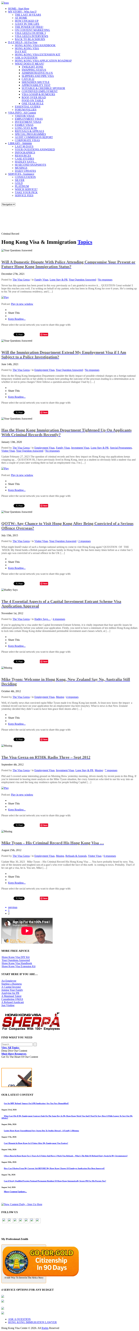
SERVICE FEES (24, 195)
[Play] (5, 297)
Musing (60, 697)
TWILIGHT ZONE (32, 66)
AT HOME (21, 17)
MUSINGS (21, 167)
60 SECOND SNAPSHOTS (30, 164)
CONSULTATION (25, 177)
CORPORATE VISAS (27, 140)
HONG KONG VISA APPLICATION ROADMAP (43, 60)
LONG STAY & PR (26, 128)
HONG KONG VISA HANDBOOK (35, 45)
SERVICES (21, 174)
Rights (45, 1328)
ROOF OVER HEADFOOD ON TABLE (34, 99)
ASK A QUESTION (26, 57)
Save (45, 334)
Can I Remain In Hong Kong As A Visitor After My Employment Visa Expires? (36, 1143)
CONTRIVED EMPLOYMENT (40, 91)
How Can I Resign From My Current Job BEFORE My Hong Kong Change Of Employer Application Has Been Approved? (54, 1168)
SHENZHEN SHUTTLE (35, 82)
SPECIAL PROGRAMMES (30, 134)
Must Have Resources (14, 1053)
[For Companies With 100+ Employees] (31, 1029)
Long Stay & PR (59, 279)
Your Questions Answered (16, 960)
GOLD (19, 183)
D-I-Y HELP (22, 42)
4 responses (59, 619)
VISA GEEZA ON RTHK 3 (30, 33)
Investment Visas (80, 447)
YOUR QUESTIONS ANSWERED (35, 149)
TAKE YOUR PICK (26, 192)
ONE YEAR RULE (33, 103)
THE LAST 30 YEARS (28, 14)
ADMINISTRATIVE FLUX (37, 72)
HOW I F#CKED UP (26, 20)
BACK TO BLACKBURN (30, 39)
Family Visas (41, 279)
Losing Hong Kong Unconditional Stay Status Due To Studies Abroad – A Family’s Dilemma (41, 1131)
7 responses (111, 770)
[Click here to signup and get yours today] (69, 1078)
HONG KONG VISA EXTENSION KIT (37, 54)
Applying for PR (10, 993)
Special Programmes (121, 447)
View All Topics (10, 1047)
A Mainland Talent (11, 996)
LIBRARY (20, 143)
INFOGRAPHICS (25, 152)
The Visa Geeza (21, 279)
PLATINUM (22, 186)
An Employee (8, 980)
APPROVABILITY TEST (36, 85)
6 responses (110, 855)
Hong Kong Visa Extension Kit (18, 966)
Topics (84, 242)
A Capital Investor (11, 986)
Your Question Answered (82, 279)
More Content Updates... (15, 1191)
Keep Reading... (17, 318)
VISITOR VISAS (24, 115)
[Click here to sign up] (21, 1204)
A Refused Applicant (12, 1002)
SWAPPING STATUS (34, 69)
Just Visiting (7, 1005)
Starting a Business (11, 983)
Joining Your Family (12, 990)
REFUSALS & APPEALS (29, 131)
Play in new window (22, 304)
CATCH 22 (28, 79)
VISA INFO (22, 112)
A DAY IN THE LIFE (27, 23)
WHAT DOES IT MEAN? (29, 63)
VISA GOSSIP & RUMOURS (38, 94)
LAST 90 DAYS (24, 146)
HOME (18, 8)
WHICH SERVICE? (26, 189)
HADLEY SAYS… (26, 161)
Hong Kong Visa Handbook (17, 963)
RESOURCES (23, 155)
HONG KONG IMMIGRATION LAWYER (32, 1322)
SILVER (19, 180)
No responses (105, 279)
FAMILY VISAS (24, 125)
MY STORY (22, 11)
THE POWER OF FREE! (29, 27)
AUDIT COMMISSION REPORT (34, 137)
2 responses (84, 541)
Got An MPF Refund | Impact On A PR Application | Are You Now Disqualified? (36, 1103)
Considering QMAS (12, 999)
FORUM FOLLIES (25, 109)
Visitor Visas (8, 450)
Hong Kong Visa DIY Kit (15, 957)
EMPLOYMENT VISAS (29, 118)
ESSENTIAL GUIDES (27, 106)
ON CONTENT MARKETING (32, 30)
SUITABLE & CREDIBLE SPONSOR (43, 88)
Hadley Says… (42, 619)
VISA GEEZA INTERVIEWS (31, 36)
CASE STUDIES (24, 158)
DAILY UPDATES (25, 170)
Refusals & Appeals (76, 855)
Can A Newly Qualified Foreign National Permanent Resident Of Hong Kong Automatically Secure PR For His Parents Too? (55, 1181)
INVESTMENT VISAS (28, 121)
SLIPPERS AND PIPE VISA (38, 76)
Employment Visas (44, 370)
